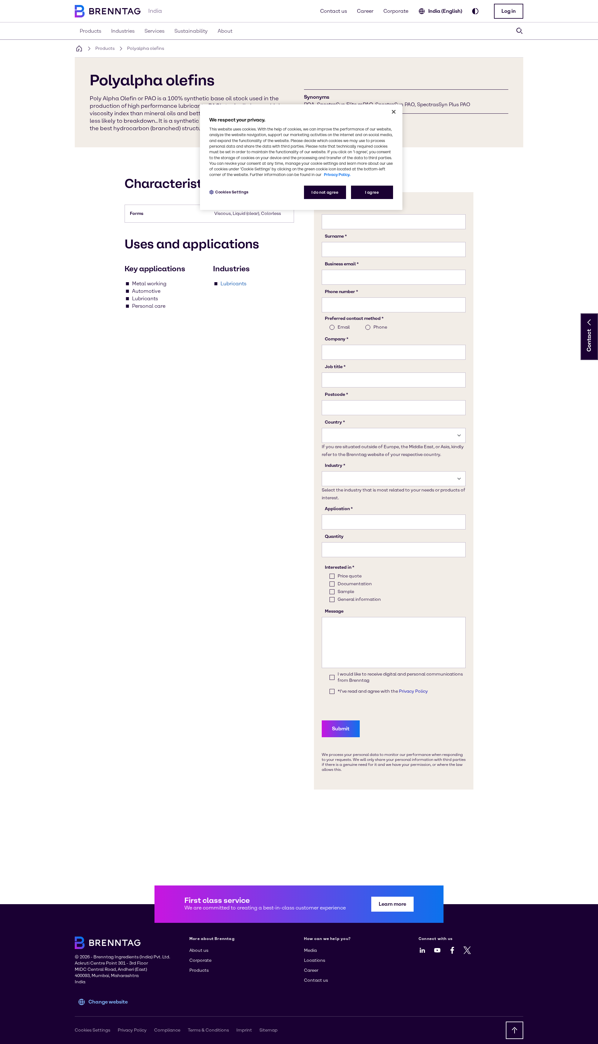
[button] (508, 11)
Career (365, 11)
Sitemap (268, 1030)
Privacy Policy (132, 1030)
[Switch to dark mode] (475, 11)
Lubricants (233, 284)
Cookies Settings (232, 192)
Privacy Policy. (337, 174)
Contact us (333, 11)
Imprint (244, 1030)
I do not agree (325, 192)
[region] (301, 157)
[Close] (394, 112)
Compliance (167, 1030)
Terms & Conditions (208, 1030)
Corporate (395, 11)
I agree (372, 192)
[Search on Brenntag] (519, 30)
